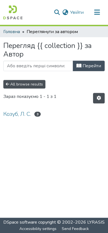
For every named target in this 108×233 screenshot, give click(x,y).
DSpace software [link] (20, 222)
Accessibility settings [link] (37, 228)
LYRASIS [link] (96, 222)
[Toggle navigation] (97, 12)
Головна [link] (11, 32)
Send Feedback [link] (75, 228)
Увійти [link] (77, 12)
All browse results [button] (26, 84)
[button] (12, 12)
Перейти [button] (91, 66)
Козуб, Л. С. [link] (17, 114)
